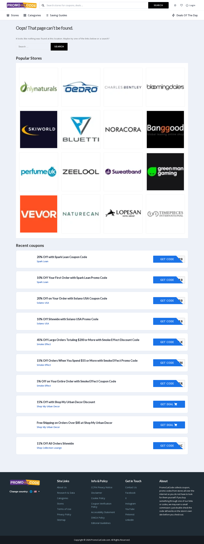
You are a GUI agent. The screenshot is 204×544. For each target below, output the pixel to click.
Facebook (130, 492)
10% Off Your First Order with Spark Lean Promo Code (72, 277)
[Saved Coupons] (175, 5)
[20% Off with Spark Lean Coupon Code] (102, 259)
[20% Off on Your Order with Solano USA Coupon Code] (102, 300)
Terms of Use (64, 509)
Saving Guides (58, 15)
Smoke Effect (44, 344)
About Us (62, 487)
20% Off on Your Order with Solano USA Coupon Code (72, 298)
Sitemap (61, 519)
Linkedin (129, 519)
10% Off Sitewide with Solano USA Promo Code (67, 319)
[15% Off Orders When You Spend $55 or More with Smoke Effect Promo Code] (102, 363)
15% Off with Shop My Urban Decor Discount (66, 402)
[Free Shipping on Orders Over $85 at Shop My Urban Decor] (102, 425)
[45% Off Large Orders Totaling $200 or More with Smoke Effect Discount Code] (102, 342)
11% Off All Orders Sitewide (55, 443)
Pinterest (130, 514)
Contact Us (131, 487)
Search (158, 5)
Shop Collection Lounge (49, 447)
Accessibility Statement (103, 512)
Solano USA (43, 302)
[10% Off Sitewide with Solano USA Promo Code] (102, 321)
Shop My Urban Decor (48, 406)
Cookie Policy (98, 498)
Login (192, 5)
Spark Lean (42, 261)
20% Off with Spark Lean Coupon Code (62, 257)
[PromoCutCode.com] (21, 5)
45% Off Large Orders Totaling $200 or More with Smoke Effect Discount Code (88, 340)
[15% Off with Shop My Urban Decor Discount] (102, 404)
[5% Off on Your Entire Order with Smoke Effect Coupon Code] (102, 383)
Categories (34, 15)
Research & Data (66, 492)
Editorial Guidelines (101, 523)
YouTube (130, 509)
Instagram (130, 503)
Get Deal (167, 404)
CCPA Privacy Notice (101, 487)
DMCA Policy (98, 517)
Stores (15, 15)
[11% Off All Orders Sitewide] (102, 445)
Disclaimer (96, 492)
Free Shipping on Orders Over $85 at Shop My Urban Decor (74, 422)
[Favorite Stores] (181, 5)
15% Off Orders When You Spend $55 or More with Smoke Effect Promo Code (87, 360)
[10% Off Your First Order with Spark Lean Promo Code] (102, 280)
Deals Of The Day (187, 15)
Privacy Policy (64, 514)
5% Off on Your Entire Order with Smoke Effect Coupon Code (76, 381)
